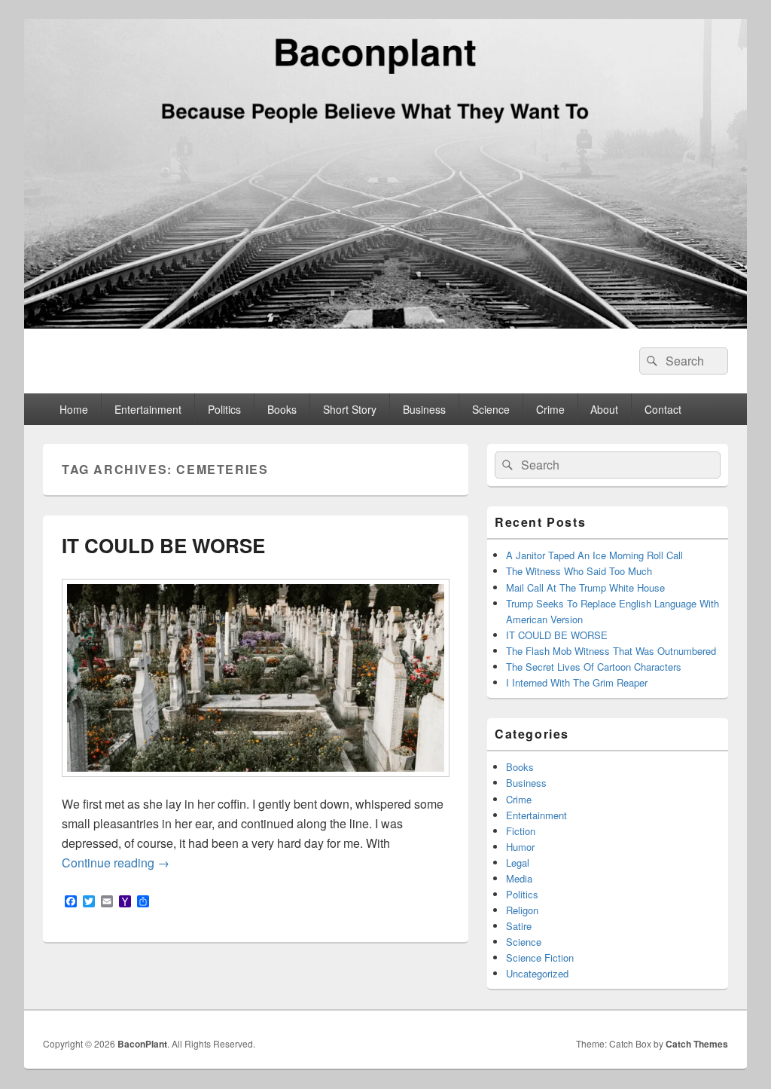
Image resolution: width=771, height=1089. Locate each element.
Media (519, 878)
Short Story (349, 409)
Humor (520, 847)
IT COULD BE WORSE (163, 545)
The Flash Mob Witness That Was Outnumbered (611, 651)
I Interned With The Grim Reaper (577, 682)
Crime (550, 409)
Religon (522, 910)
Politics (224, 409)
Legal (517, 862)
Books (282, 409)
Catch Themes (697, 1044)
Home (73, 409)
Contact (663, 409)
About (604, 409)
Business (424, 409)
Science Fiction (540, 957)
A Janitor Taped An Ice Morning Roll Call (594, 555)
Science (491, 409)
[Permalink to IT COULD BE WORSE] (255, 784)
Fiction (520, 831)
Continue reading (115, 862)
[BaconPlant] (385, 323)
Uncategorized (537, 973)
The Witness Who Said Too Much (579, 571)
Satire (519, 926)
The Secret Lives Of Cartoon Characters (593, 666)
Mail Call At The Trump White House (585, 587)
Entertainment (147, 409)
